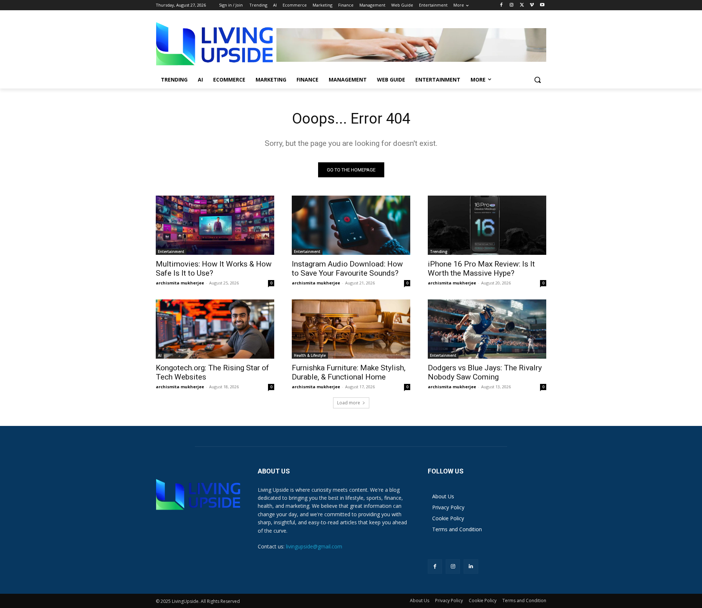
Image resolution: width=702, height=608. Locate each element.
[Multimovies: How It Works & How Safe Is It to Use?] (215, 225)
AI (160, 355)
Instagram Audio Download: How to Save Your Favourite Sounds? (347, 268)
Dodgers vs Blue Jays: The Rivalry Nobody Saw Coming (485, 372)
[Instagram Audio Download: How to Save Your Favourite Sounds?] (351, 225)
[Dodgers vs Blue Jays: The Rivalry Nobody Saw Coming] (487, 329)
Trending (439, 251)
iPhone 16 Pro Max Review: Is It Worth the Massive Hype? (481, 268)
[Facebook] (501, 5)
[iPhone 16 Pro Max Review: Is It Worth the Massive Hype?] (487, 225)
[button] (537, 79)
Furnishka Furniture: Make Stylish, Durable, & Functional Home (348, 372)
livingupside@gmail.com (314, 546)
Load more (348, 403)
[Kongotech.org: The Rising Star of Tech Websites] (215, 329)
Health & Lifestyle (310, 355)
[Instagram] (511, 5)
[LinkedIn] (471, 566)
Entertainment (171, 251)
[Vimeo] (532, 5)
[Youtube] (542, 5)
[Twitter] (522, 5)
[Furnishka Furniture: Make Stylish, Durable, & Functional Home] (351, 329)
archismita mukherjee (180, 283)
